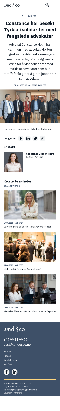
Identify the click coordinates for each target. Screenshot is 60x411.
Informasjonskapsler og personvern (20, 389)
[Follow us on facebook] (6, 372)
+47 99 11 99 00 (15, 339)
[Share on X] (35, 138)
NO (5, 364)
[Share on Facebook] (21, 138)
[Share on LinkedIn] (28, 138)
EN (11, 364)
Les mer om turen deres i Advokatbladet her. (28, 129)
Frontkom (17, 392)
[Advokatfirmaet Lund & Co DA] (23, 5)
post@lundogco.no (17, 344)
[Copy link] (42, 138)
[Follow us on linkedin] (14, 372)
